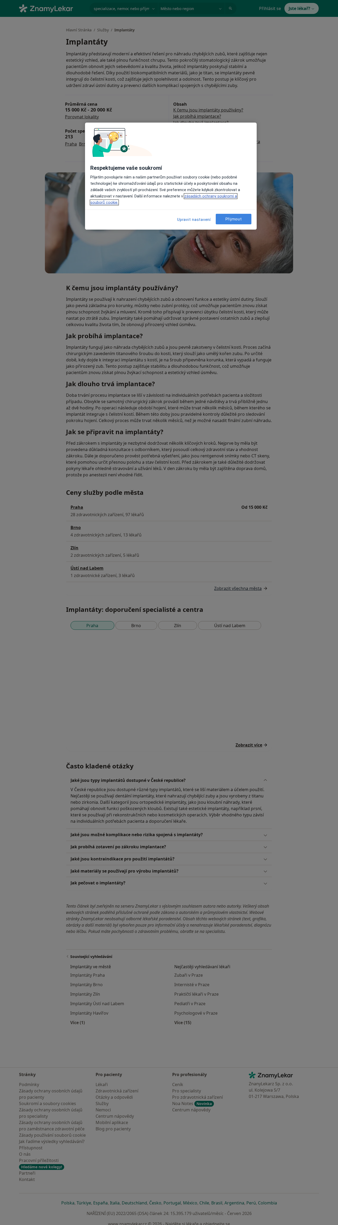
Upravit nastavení (194, 219)
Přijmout (234, 218)
